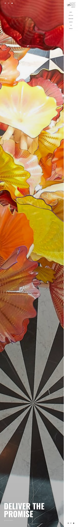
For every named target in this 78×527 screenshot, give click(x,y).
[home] (71, 4)
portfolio (71, 15)
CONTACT (71, 28)
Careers (71, 22)
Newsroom (71, 18)
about (71, 12)
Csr (71, 25)
